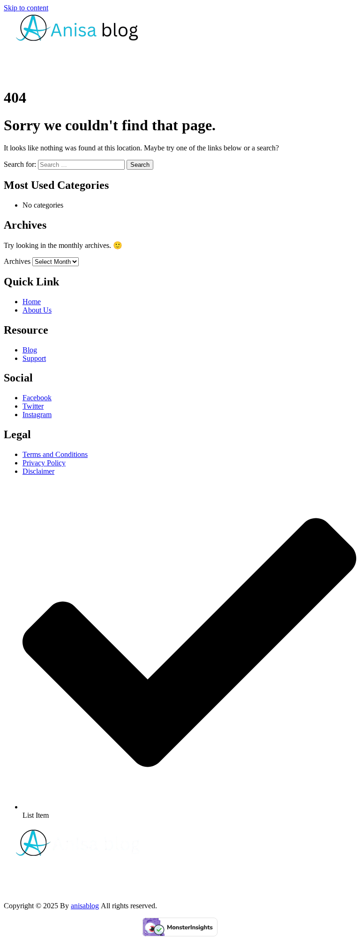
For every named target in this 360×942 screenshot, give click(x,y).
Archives (17, 261)
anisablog (85, 906)
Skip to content (26, 8)
